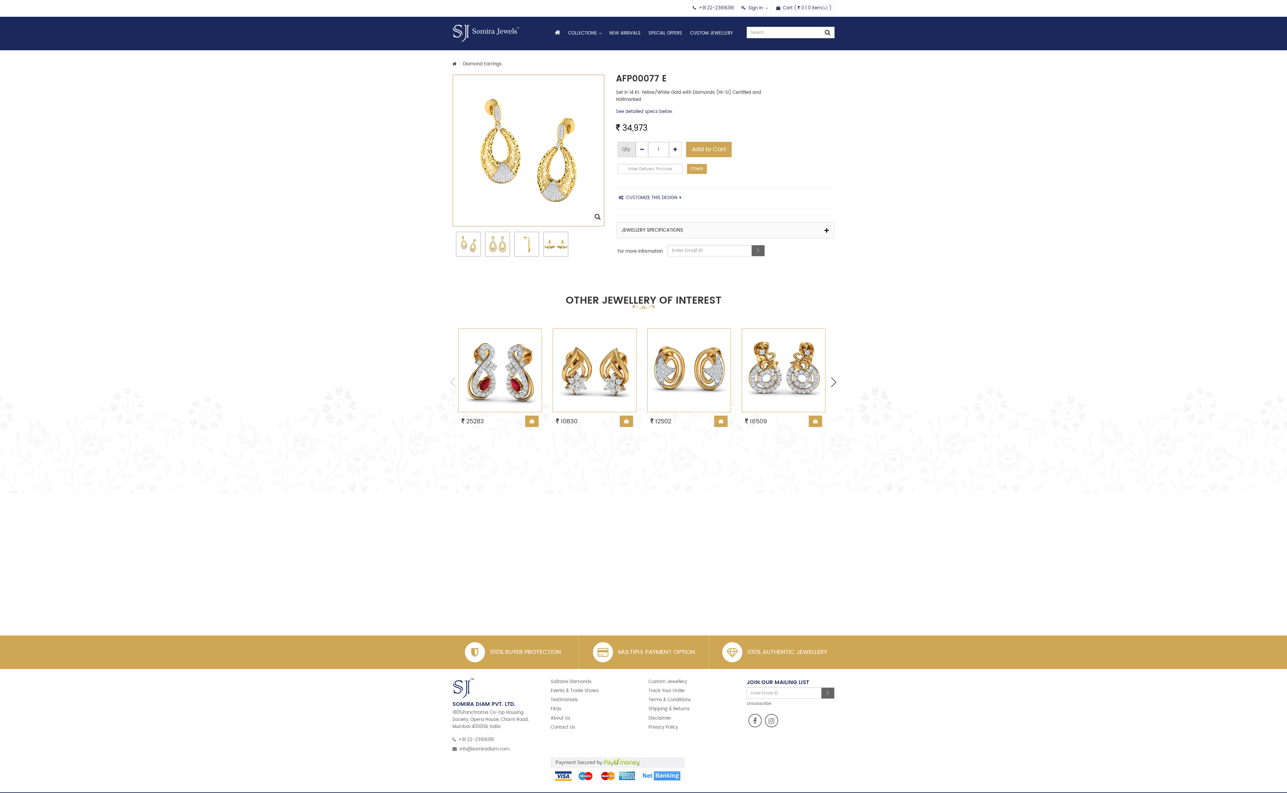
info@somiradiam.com (484, 749)
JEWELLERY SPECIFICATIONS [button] (652, 230)
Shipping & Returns (669, 709)
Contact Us (563, 727)
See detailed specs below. (644, 111)
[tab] (725, 230)
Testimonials (564, 700)
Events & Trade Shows (575, 690)
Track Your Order (667, 690)
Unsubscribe (759, 703)
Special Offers (665, 33)
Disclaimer (660, 718)
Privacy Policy (663, 727)
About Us (560, 718)
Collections (582, 33)
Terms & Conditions (670, 700)
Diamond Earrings (482, 64)
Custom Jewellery (711, 33)
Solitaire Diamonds (571, 681)
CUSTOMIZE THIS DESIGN (651, 197)
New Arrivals (624, 33)
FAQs (556, 709)
